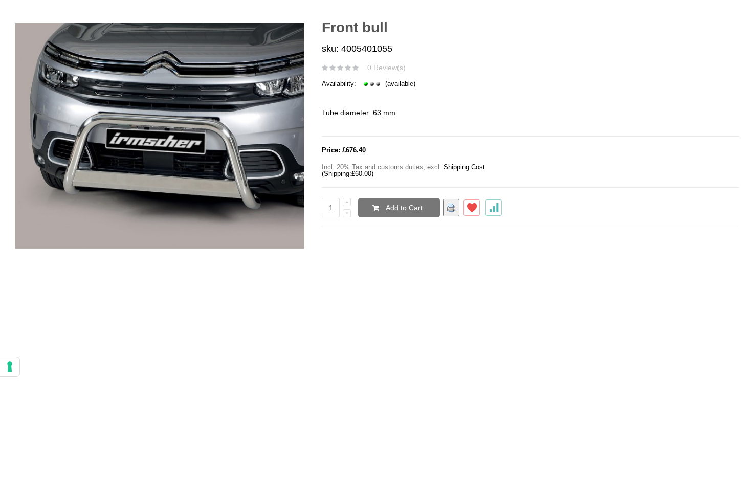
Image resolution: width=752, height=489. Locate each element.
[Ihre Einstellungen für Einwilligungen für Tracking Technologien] (9, 366)
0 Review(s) (386, 67)
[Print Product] (451, 207)
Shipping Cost (464, 167)
